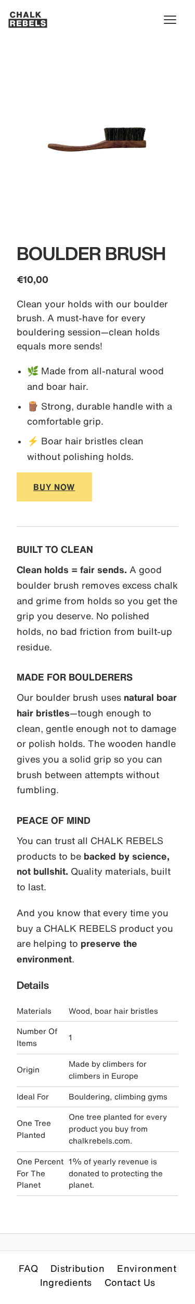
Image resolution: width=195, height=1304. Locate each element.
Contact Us (130, 1282)
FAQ (28, 1268)
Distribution (77, 1268)
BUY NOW (54, 487)
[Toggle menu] (175, 19)
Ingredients (66, 1282)
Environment (146, 1268)
